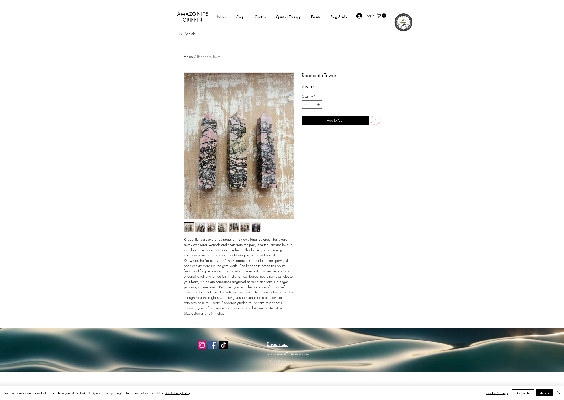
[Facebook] (212, 345)
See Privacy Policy (177, 393)
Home (188, 56)
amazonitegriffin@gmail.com (288, 354)
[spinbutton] (312, 104)
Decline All (523, 393)
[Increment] (318, 104)
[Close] (558, 392)
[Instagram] (202, 345)
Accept (545, 393)
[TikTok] (223, 345)
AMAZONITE (192, 14)
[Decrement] (305, 104)
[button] (382, 15)
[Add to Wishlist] (375, 120)
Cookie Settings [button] (497, 393)
